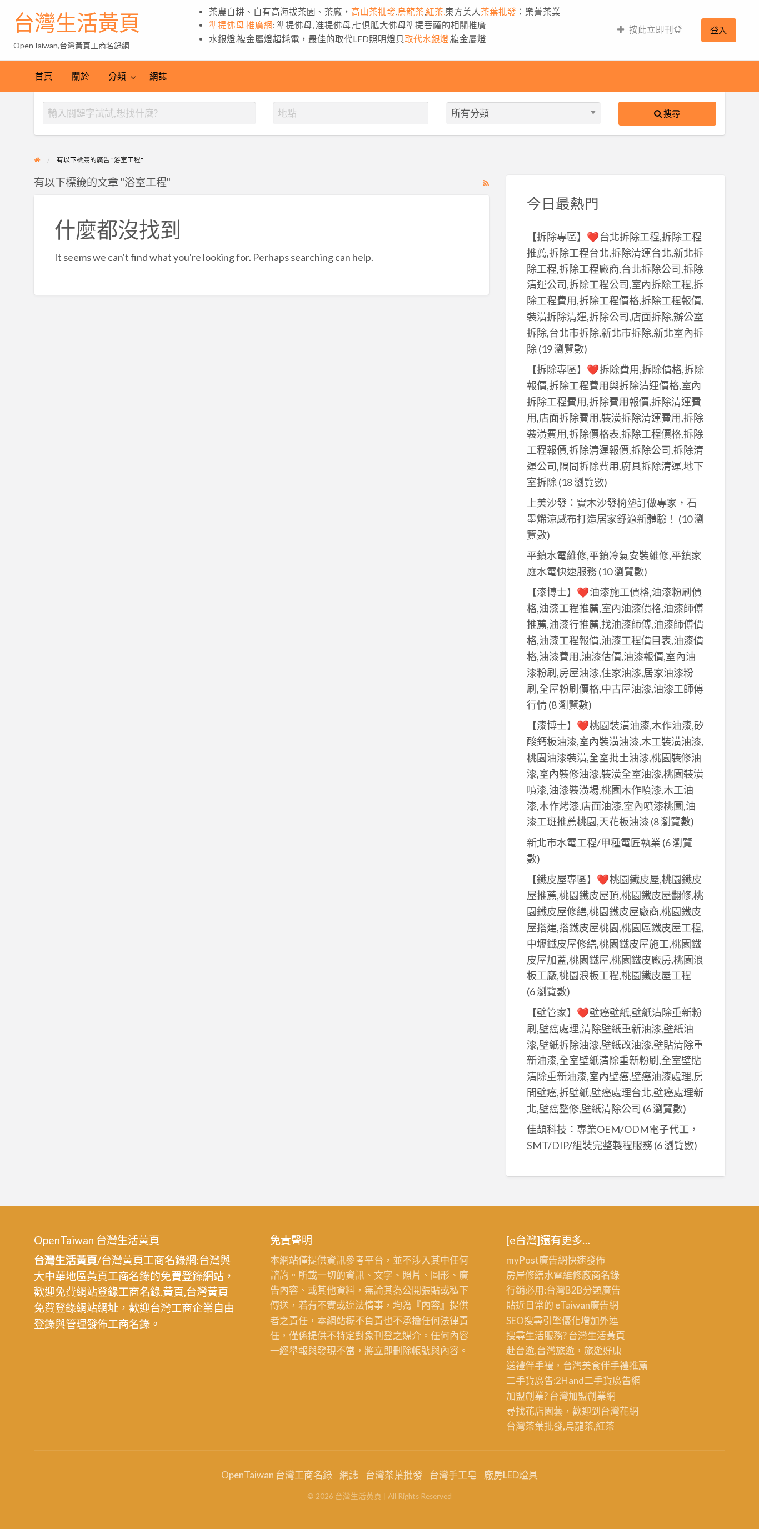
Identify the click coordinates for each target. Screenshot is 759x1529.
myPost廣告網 (536, 1260)
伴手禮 (615, 1365)
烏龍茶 (410, 12)
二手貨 (598, 1380)
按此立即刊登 (655, 29)
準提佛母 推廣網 (241, 25)
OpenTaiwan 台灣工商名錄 (276, 1475)
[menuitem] (650, 30)
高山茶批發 (373, 12)
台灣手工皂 (453, 1475)
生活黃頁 (606, 1335)
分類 (117, 76)
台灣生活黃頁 (76, 22)
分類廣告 (602, 1290)
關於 (80, 76)
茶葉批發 (498, 12)
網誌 (158, 76)
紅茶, (435, 12)
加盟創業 (587, 1396)
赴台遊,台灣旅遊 (540, 1350)
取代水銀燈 (427, 39)
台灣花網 (619, 1411)
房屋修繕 (525, 1275)
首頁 (44, 76)
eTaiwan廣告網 (586, 1305)
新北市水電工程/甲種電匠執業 (594, 842)
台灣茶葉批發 (534, 1426)
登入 (718, 30)
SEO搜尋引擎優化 (543, 1320)
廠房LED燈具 (511, 1475)
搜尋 (671, 113)
